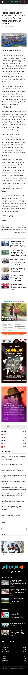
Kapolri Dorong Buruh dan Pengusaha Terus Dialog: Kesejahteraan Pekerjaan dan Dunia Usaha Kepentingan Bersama (13, 458)
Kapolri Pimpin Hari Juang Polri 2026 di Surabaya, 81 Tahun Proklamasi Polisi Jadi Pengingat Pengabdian (13, 488)
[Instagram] (11, 571)
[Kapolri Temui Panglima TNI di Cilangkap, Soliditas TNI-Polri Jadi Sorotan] (5, 269)
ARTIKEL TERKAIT (6, 237)
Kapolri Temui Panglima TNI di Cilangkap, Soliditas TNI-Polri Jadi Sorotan (17, 269)
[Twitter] (6, 29)
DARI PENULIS (15, 237)
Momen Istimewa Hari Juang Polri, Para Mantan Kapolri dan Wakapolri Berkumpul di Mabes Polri (12, 469)
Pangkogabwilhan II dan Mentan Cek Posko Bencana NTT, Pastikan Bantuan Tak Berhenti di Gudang (13, 500)
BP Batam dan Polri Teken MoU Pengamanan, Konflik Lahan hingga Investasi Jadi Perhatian (14, 482)
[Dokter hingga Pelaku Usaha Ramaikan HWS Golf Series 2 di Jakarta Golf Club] (5, 600)
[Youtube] (19, 571)
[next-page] (5, 293)
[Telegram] (16, 29)
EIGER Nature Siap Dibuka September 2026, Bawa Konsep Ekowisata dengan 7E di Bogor (13, 514)
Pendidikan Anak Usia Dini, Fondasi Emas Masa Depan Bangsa (7, 229)
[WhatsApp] (9, 29)
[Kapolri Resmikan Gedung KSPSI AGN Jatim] (5, 625)
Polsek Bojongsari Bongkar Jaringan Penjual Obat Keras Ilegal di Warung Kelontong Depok (20, 230)
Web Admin (6, 26)
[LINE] (20, 29)
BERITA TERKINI (4, 9)
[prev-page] (2, 293)
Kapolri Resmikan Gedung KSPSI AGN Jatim (11, 464)
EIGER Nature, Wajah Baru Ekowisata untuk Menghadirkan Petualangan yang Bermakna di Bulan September (13, 508)
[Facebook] (2, 29)
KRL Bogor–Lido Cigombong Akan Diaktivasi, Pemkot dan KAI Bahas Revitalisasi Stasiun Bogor (13, 476)
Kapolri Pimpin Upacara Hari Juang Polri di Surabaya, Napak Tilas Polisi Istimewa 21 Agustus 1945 (13, 494)
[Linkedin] (13, 29)
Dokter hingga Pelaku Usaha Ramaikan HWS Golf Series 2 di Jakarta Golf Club (17, 600)
